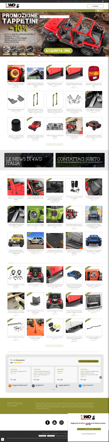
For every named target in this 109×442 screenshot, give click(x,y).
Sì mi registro (89, 429)
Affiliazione (76, 1)
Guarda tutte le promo (54, 346)
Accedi (96, 1)
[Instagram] (61, 424)
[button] (8, 377)
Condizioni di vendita (60, 435)
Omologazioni (64, 10)
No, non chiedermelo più (88, 433)
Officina (72, 10)
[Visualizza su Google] (13, 380)
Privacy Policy (43, 435)
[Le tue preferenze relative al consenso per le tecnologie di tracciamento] (2, 439)
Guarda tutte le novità (54, 144)
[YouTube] (54, 424)
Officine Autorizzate (67, 1)
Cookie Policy (51, 435)
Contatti (12, 10)
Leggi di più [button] (13, 373)
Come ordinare (89, 1)
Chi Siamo (58, 1)
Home (6, 10)
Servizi (82, 1)
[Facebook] (47, 424)
